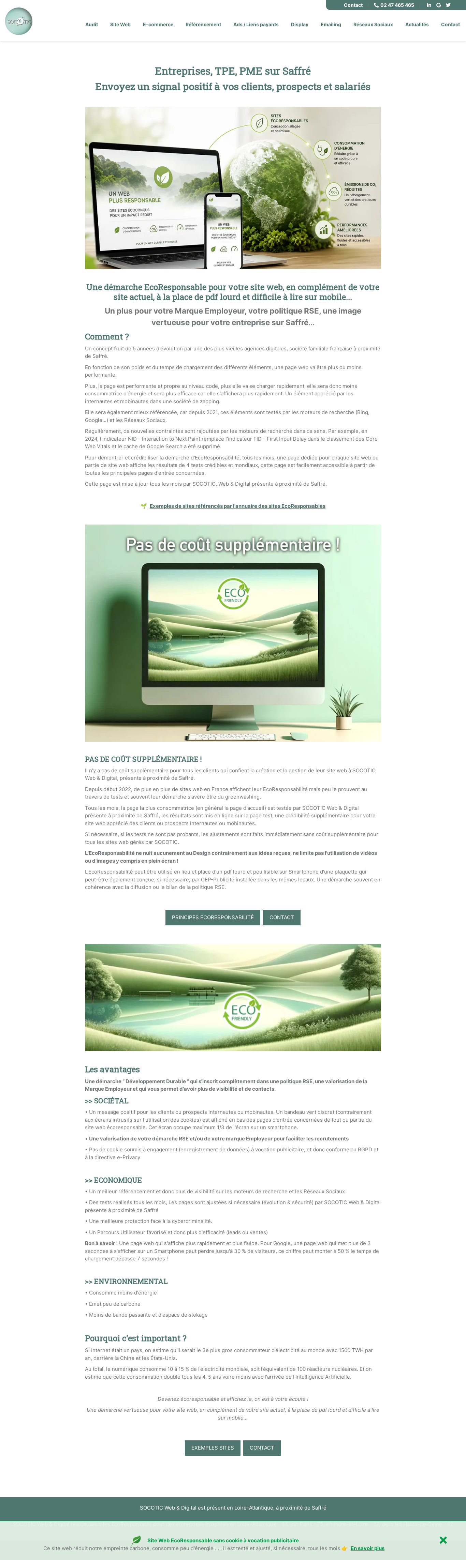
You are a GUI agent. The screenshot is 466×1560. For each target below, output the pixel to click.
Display (299, 24)
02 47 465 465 (397, 5)
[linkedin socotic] (430, 5)
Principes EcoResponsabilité (213, 917)
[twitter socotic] (449, 5)
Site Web (120, 24)
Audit (91, 24)
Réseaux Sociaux (373, 24)
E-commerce (158, 24)
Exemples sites (212, 1447)
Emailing (331, 24)
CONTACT (282, 917)
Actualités (417, 24)
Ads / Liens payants (256, 24)
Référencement (203, 24)
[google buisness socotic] (439, 5)
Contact (353, 5)
